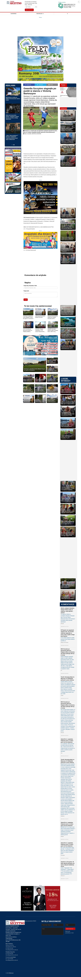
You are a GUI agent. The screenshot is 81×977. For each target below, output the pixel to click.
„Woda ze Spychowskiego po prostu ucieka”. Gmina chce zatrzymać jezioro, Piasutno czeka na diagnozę (67, 426)
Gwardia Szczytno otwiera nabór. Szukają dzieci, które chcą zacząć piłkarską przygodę (53, 330)
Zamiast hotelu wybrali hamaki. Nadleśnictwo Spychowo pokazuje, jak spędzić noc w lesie (51, 380)
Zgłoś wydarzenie (29, 9)
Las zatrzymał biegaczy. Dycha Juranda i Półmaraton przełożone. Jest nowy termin (51, 361)
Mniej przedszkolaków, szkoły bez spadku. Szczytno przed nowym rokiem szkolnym (53, 317)
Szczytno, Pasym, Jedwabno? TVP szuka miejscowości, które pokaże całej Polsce (40, 330)
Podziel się (28, 84)
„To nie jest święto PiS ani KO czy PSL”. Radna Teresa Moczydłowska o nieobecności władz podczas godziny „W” (68, 587)
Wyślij (51, 84)
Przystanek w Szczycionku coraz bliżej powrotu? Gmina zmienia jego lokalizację (40, 400)
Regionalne (40, 13)
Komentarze (67, 604)
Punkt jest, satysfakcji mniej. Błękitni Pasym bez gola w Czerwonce (28, 317)
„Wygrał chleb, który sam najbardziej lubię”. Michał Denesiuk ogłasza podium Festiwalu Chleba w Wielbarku (67, 501)
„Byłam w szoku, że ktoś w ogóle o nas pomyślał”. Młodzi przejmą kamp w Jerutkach (13, 121)
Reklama (10, 85)
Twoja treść (26, 290)
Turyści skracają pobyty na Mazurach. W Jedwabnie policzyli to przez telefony (67, 141)
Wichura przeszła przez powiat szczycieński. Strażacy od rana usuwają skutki (28, 390)
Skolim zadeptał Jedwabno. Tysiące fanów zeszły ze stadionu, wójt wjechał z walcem (28, 380)
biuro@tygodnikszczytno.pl (12, 949)
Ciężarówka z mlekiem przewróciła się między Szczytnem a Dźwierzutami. (40, 390)
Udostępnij (40, 84)
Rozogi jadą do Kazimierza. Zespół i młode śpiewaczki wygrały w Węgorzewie (67, 534)
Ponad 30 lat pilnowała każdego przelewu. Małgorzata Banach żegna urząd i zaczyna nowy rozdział (67, 598)
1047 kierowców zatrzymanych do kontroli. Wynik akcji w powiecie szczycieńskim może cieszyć (67, 165)
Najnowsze (13, 13)
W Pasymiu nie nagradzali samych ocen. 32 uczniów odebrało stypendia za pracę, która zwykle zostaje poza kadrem (40, 380)
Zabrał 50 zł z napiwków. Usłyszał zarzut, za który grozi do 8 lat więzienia (51, 390)
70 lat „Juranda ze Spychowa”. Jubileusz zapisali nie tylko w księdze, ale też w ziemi (52, 369)
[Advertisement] (40, 27)
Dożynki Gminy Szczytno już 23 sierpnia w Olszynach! (67, 250)
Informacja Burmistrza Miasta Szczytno (40, 317)
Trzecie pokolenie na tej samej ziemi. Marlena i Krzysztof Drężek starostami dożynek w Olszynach (67, 438)
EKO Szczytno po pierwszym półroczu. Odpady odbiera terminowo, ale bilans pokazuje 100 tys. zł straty (28, 330)
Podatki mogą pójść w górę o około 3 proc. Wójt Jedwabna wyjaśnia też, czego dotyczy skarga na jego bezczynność (67, 217)
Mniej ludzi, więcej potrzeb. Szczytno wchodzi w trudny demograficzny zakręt (67, 336)
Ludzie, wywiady (65, 380)
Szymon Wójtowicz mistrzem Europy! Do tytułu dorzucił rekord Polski (67, 414)
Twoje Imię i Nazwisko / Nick (30, 285)
